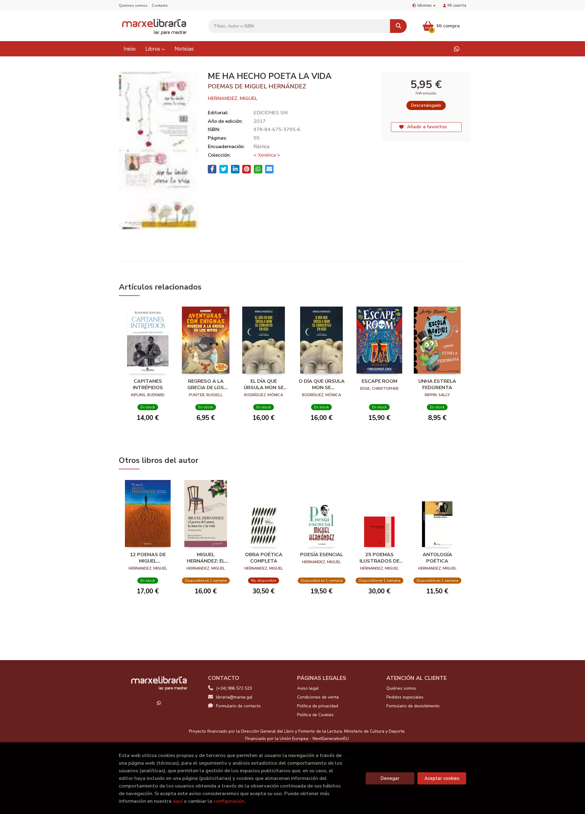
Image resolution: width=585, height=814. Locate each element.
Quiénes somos (133, 5)
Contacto (160, 5)
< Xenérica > (267, 155)
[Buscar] (398, 26)
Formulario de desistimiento (413, 706)
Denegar (390, 778)
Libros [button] (153, 48)
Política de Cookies (315, 715)
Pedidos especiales (405, 697)
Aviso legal (308, 688)
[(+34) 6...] (457, 49)
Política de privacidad (317, 706)
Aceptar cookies (441, 778)
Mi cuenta (457, 5)
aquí (178, 801)
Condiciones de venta (318, 697)
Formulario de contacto (238, 706)
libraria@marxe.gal (234, 697)
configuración (228, 801)
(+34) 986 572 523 (234, 688)
